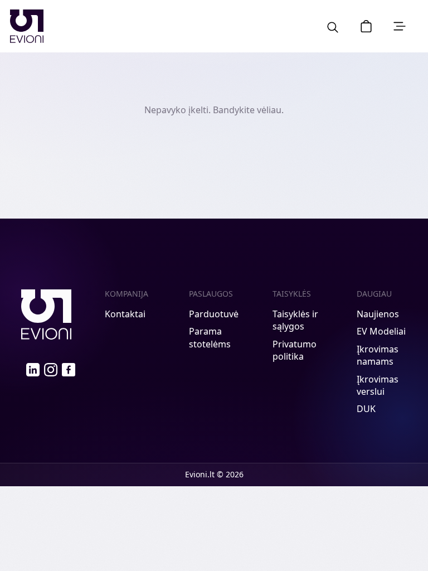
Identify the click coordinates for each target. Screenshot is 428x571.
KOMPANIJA (126, 293)
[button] (366, 26)
